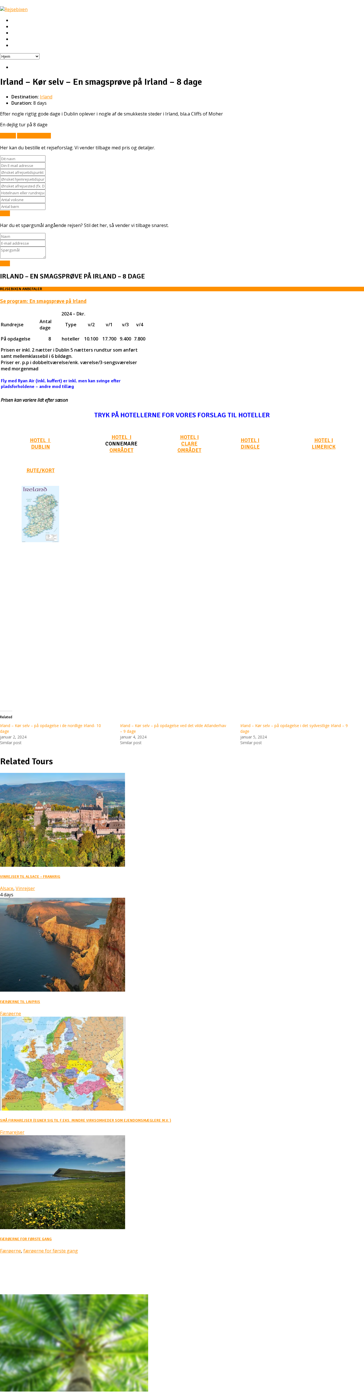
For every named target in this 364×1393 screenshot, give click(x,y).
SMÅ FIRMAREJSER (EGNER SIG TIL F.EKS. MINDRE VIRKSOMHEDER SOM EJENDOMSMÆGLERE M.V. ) (85, 1120)
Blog (16, 1280)
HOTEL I (40, 440)
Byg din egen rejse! (30, 39)
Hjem (16, 20)
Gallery (18, 1286)
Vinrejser (25, 888)
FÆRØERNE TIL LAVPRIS (20, 1002)
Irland (46, 97)
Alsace (6, 888)
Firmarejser (12, 1132)
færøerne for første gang (50, 1251)
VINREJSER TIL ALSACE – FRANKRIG (30, 876)
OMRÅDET (121, 450)
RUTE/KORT (40, 470)
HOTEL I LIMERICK (324, 443)
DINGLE (250, 446)
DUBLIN (40, 446)
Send (5, 213)
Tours (17, 1274)
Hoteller (19, 33)
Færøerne (10, 1013)
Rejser (17, 27)
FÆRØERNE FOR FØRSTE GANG (26, 1239)
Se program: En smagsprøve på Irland (43, 301)
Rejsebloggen (25, 45)
